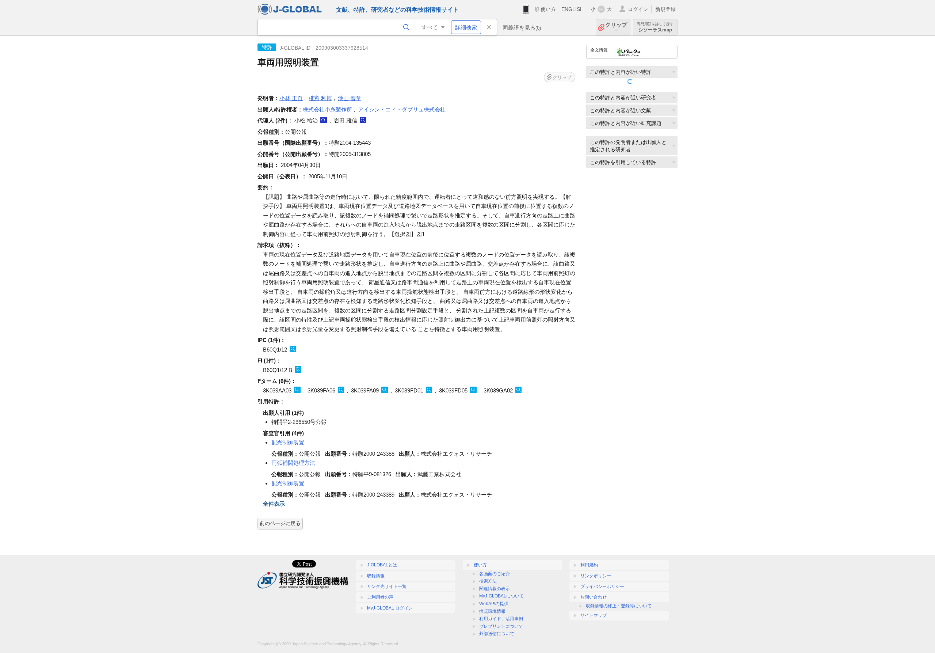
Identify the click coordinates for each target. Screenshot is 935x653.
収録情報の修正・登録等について (619, 605)
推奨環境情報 (492, 611)
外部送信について (496, 633)
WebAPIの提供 (493, 603)
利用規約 (589, 564)
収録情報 (376, 575)
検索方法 (488, 581)
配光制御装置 (287, 442)
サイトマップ (593, 615)
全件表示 (274, 504)
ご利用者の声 (380, 597)
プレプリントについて (501, 626)
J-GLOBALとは (382, 564)
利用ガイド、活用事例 (501, 618)
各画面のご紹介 (494, 573)
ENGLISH (572, 9)
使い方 (548, 9)
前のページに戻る (280, 523)
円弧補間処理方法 (293, 463)
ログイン (638, 9)
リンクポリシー (595, 575)
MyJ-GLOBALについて (501, 596)
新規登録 (665, 9)
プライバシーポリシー (602, 586)
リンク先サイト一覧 (387, 586)
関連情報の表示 (494, 588)
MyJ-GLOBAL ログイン (390, 608)
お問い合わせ (593, 597)
